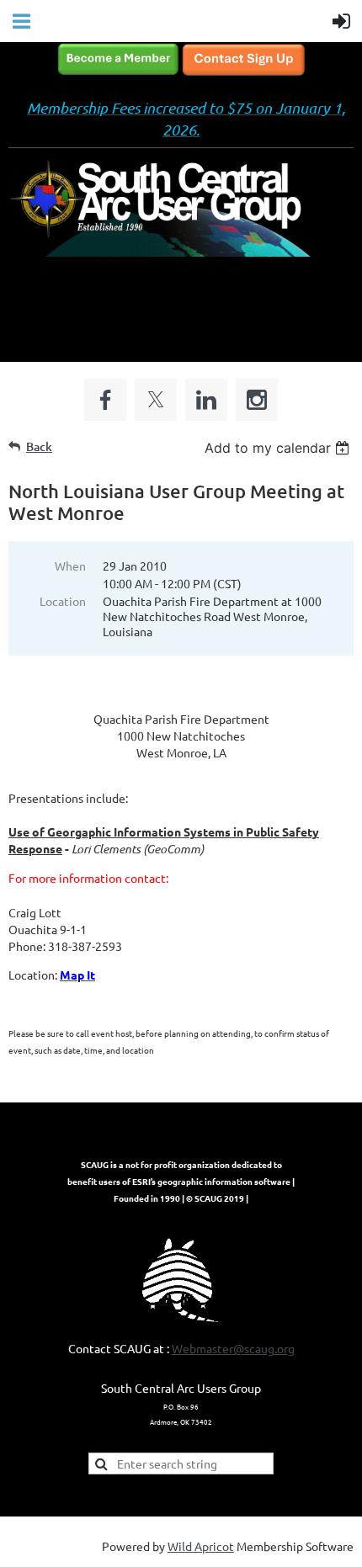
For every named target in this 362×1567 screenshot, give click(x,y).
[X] (156, 400)
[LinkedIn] (206, 400)
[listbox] (279, 448)
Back (39, 446)
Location (63, 600)
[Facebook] (105, 400)
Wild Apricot (201, 1546)
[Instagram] (257, 400)
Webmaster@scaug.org (233, 1348)
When (70, 565)
